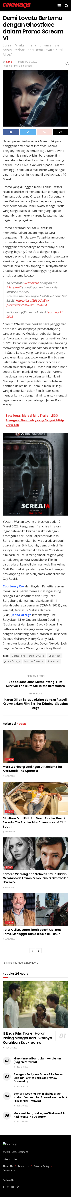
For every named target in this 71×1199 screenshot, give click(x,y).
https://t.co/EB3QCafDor (32, 300)
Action (9, 759)
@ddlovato (31, 283)
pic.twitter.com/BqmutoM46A (26, 305)
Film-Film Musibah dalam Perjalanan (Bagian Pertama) (37, 1060)
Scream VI (53, 661)
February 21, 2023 (28, 61)
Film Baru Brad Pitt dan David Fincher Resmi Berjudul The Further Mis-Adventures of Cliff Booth (34, 822)
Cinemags (23, 1151)
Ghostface (54, 655)
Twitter (57, 187)
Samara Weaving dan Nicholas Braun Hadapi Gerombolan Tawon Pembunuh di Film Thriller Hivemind (35, 878)
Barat (8, 867)
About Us (8, 1166)
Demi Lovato (36, 655)
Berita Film (18, 655)
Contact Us (9, 1170)
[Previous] (32, 950)
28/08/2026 (9, 776)
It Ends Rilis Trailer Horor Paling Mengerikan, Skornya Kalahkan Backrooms (27, 1038)
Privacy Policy (41, 1166)
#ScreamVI (13, 287)
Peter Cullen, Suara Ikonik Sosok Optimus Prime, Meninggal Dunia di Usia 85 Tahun (32, 932)
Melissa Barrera (33, 661)
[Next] (39, 950)
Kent (9, 61)
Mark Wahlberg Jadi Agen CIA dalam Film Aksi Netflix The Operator (32, 769)
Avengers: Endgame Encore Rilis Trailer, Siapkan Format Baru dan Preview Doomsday (39, 1077)
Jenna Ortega (21, 615)
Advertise (23, 1166)
